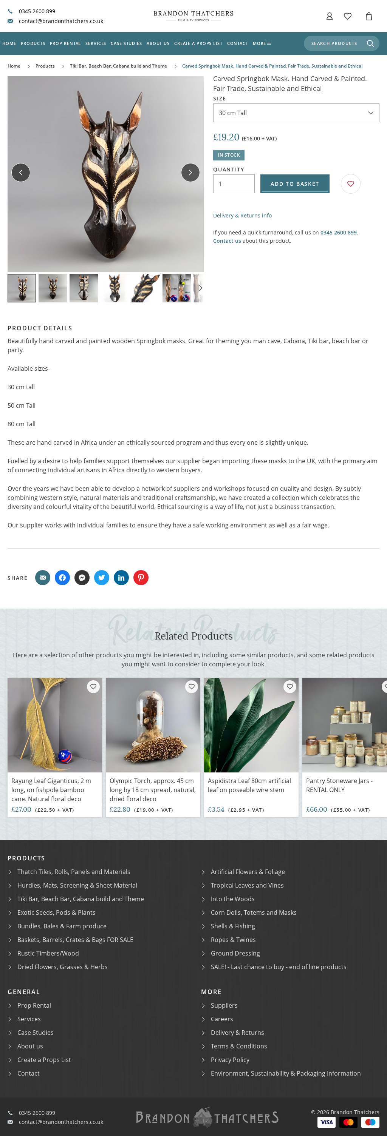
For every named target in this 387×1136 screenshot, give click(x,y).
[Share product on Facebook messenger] (82, 577)
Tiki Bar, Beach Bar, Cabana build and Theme (118, 66)
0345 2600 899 (37, 11)
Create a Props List (44, 1060)
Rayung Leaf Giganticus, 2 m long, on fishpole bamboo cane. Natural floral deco (51, 790)
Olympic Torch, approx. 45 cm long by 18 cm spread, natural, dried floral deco (153, 790)
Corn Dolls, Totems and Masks (254, 912)
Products (33, 43)
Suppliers (224, 1005)
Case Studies (35, 1032)
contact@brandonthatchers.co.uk (61, 21)
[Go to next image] (190, 172)
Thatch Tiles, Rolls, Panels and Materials (73, 872)
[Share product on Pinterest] (141, 577)
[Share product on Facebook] (62, 577)
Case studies (126, 43)
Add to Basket (295, 183)
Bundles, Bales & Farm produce (62, 926)
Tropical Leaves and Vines (247, 885)
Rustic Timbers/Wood (48, 953)
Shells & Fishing (233, 926)
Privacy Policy (230, 1060)
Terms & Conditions (239, 1046)
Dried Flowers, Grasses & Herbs (62, 967)
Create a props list (198, 43)
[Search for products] (370, 43)
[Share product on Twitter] (101, 577)
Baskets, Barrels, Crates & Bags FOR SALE (75, 940)
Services (95, 43)
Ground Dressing (235, 953)
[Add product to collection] (93, 686)
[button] (329, 16)
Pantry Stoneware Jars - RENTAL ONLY (339, 785)
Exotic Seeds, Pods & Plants (56, 912)
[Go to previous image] (20, 172)
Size (219, 98)
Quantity (228, 169)
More (259, 43)
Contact (237, 43)
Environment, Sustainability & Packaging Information (286, 1073)
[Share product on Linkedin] (121, 577)
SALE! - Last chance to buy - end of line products (279, 967)
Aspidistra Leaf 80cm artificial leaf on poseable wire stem (249, 785)
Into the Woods (233, 899)
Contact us (227, 240)
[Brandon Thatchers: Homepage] (193, 16)
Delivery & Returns (237, 1032)
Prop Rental (65, 43)
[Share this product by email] (42, 577)
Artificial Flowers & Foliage (248, 872)
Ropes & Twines (233, 940)
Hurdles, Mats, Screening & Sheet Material (77, 885)
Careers (222, 1019)
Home (9, 43)
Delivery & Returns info (242, 215)
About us (158, 43)
